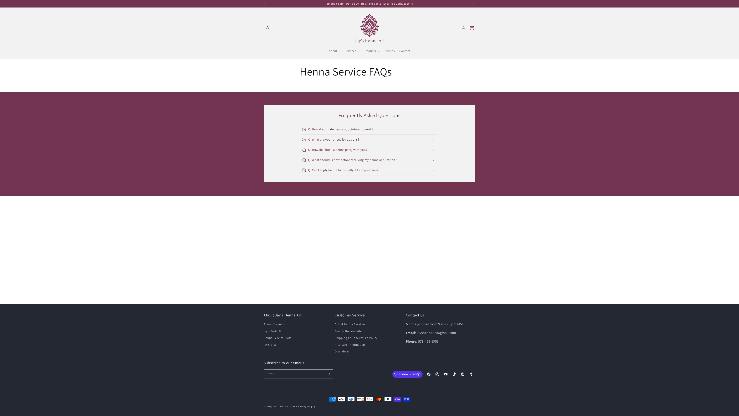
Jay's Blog (270, 344)
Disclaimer (342, 351)
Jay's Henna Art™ (282, 406)
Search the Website (348, 331)
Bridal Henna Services (350, 324)
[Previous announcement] (265, 3)
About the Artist (275, 324)
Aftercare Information (350, 344)
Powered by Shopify (304, 406)
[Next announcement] (474, 3)
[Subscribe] (328, 373)
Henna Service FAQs (278, 338)
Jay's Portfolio (273, 331)
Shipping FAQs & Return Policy (356, 338)
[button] (268, 28)
